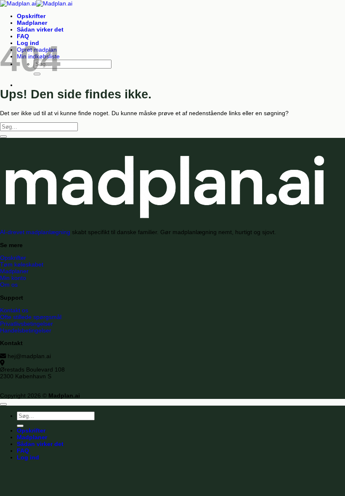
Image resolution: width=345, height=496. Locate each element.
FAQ (23, 36)
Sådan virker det (40, 29)
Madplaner (32, 22)
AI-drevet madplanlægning (35, 232)
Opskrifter (31, 16)
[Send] (3, 136)
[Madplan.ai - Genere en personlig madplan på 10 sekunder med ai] (36, 3)
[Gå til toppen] (3, 404)
